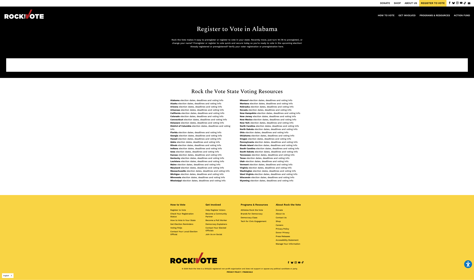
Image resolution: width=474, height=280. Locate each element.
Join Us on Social (214, 234)
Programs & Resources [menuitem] (435, 16)
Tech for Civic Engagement (253, 221)
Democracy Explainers (216, 224)
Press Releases (283, 236)
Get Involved (213, 204)
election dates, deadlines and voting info (196, 100)
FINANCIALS (248, 272)
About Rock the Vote (288, 204)
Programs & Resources (254, 204)
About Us (280, 214)
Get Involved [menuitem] (407, 16)
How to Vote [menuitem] (386, 16)
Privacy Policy (282, 229)
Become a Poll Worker (216, 220)
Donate (279, 210)
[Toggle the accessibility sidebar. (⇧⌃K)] (468, 264)
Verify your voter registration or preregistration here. (256, 46)
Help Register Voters (215, 210)
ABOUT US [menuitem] (411, 3)
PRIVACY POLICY (234, 272)
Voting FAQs (176, 228)
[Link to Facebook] (449, 3)
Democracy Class (249, 217)
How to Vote (177, 204)
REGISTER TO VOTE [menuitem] (433, 3)
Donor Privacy (282, 232)
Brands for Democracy (251, 214)
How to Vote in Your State (183, 220)
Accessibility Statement (287, 240)
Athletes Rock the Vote (252, 210)
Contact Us (281, 217)
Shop (278, 221)
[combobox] (8, 275)
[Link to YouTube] (461, 3)
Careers (279, 225)
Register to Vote (178, 210)
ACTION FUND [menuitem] (462, 16)
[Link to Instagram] (457, 3)
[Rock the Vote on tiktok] (465, 3)
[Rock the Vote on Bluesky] (453, 3)
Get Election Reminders (181, 224)
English (6, 276)
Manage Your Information (288, 244)
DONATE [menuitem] (385, 3)
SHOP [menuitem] (397, 3)
